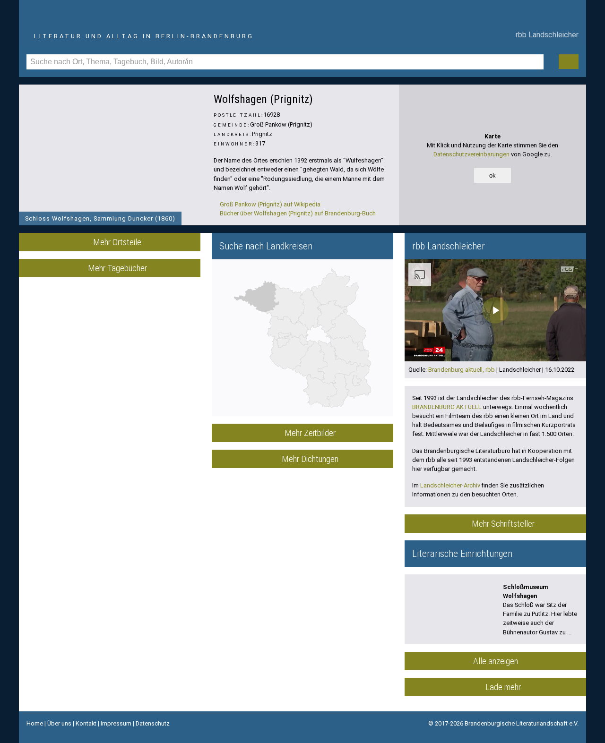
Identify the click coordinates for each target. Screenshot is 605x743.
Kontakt (86, 723)
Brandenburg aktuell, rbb (461, 369)
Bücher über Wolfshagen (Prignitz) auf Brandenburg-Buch (297, 213)
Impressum (116, 723)
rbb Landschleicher (545, 34)
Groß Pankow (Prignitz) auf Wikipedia (269, 204)
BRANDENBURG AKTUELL (447, 406)
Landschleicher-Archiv (450, 485)
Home (34, 723)
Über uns (59, 723)
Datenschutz (153, 723)
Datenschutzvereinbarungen (471, 154)
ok (492, 175)
